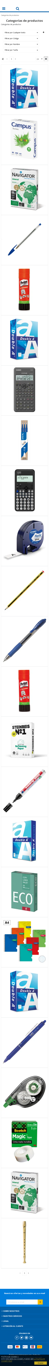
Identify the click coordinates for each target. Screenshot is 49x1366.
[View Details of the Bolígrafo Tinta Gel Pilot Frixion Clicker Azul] (24, 1041)
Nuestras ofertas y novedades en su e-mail (24, 1293)
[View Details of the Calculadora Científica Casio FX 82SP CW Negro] (24, 490)
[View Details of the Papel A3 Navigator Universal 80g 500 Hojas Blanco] (24, 1192)
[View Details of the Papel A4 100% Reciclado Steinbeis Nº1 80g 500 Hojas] (24, 740)
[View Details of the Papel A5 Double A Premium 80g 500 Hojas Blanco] (24, 339)
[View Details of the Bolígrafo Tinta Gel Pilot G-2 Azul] (24, 640)
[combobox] (39, 59)
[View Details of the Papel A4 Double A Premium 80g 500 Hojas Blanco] (24, 88)
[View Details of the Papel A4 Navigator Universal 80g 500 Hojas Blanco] (24, 189)
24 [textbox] (38, 59)
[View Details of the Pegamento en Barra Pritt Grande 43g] (24, 690)
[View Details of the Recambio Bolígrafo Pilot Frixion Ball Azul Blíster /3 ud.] (24, 439)
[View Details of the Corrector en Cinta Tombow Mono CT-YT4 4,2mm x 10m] (24, 1092)
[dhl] (39, 1348)
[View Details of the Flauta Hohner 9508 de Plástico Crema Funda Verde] (24, 1242)
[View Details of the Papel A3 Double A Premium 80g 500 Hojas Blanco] (24, 991)
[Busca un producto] (17, 9)
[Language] (39, 9)
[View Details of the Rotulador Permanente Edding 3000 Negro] (24, 791)
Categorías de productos (10, 15)
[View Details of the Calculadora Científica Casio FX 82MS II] (24, 389)
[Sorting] (3, 59)
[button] (15, 59)
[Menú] (4, 9)
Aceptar (40, 1363)
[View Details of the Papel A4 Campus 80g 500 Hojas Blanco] (24, 139)
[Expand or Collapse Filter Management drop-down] (43, 32)
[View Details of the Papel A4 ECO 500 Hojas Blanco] (24, 891)
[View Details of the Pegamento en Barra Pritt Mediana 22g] (24, 289)
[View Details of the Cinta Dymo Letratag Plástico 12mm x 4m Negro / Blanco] (24, 540)
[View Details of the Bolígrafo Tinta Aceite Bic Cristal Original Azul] (24, 239)
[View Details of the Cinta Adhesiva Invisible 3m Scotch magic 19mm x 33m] (24, 1142)
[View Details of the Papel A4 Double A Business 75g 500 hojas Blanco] (24, 841)
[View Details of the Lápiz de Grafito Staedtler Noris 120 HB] (24, 590)
